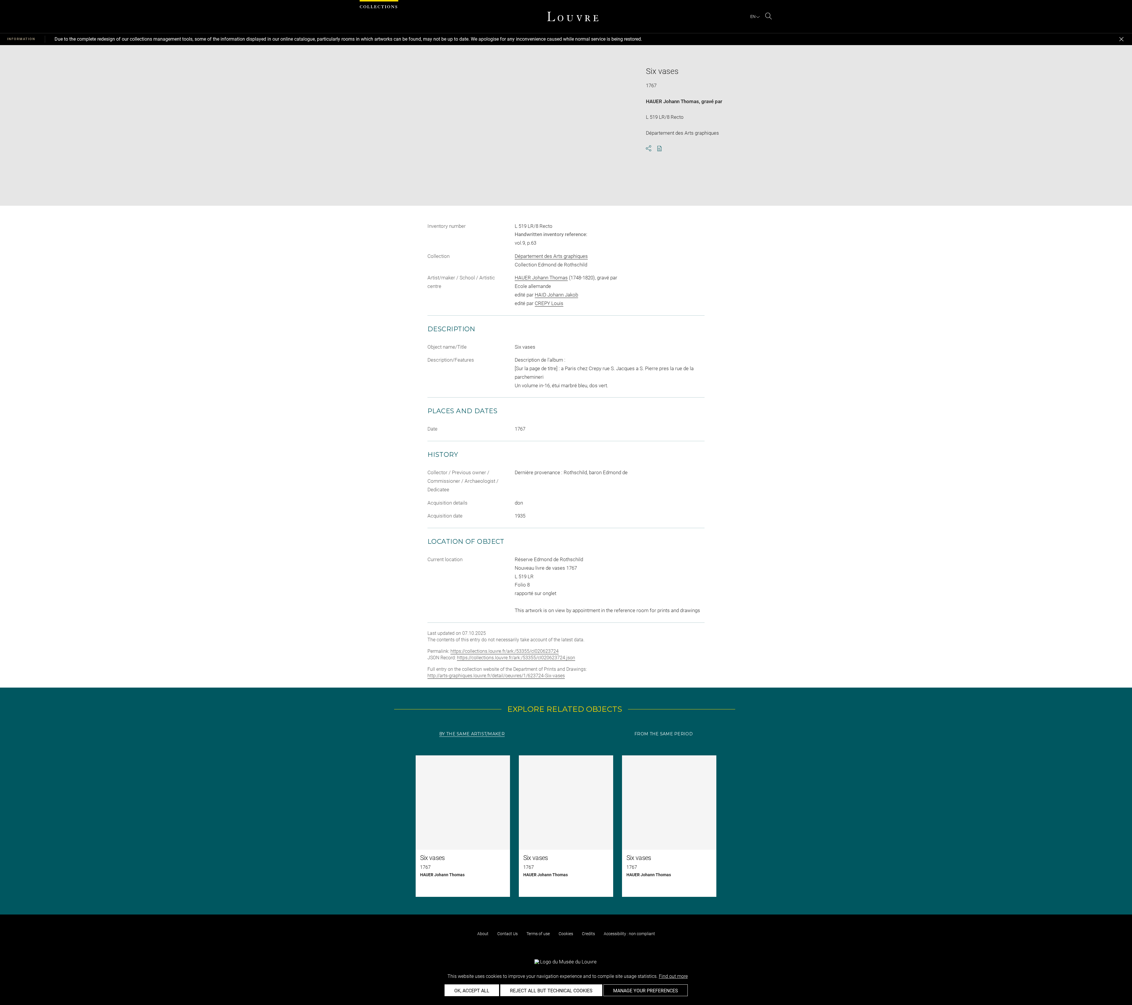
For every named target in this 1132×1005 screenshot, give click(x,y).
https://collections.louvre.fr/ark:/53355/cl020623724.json (516, 657)
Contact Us (507, 933)
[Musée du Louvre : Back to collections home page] (572, 16)
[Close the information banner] (1121, 39)
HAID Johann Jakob (556, 295)
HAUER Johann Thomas (672, 101)
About (482, 933)
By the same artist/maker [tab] (472, 734)
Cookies (566, 933)
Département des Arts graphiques (551, 256)
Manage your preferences (645, 991)
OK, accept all (471, 991)
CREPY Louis (549, 303)
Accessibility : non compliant (629, 933)
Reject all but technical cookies (551, 991)
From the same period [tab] (663, 734)
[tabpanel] (566, 826)
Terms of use (538, 933)
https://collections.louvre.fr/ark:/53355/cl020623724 (504, 651)
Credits (588, 933)
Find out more (673, 976)
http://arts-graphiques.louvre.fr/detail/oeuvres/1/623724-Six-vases (496, 675)
